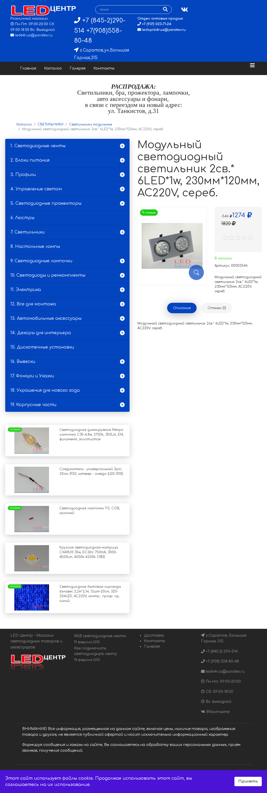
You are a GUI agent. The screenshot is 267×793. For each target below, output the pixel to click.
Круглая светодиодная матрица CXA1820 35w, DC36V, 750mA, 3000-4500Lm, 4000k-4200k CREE (88, 552)
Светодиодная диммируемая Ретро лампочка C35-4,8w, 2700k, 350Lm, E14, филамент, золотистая (91, 434)
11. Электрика (25, 289)
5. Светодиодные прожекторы (45, 203)
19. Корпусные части (33, 404)
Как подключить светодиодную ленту (95, 654)
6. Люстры (22, 217)
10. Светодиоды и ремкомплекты (47, 275)
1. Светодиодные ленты (37, 146)
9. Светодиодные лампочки (41, 261)
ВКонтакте (217, 712)
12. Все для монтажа (33, 304)
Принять (248, 781)
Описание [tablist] (182, 308)
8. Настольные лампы (35, 246)
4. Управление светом (36, 189)
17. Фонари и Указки (32, 376)
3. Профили (23, 174)
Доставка (154, 635)
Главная (28, 68)
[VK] (184, 9)
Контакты (103, 68)
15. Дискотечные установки (42, 347)
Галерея (78, 68)
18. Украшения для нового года (45, 390)
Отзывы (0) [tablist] (217, 308)
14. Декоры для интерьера (40, 332)
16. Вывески (22, 361)
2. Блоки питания (30, 160)
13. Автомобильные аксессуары (45, 318)
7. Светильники (27, 232)
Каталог (53, 68)
